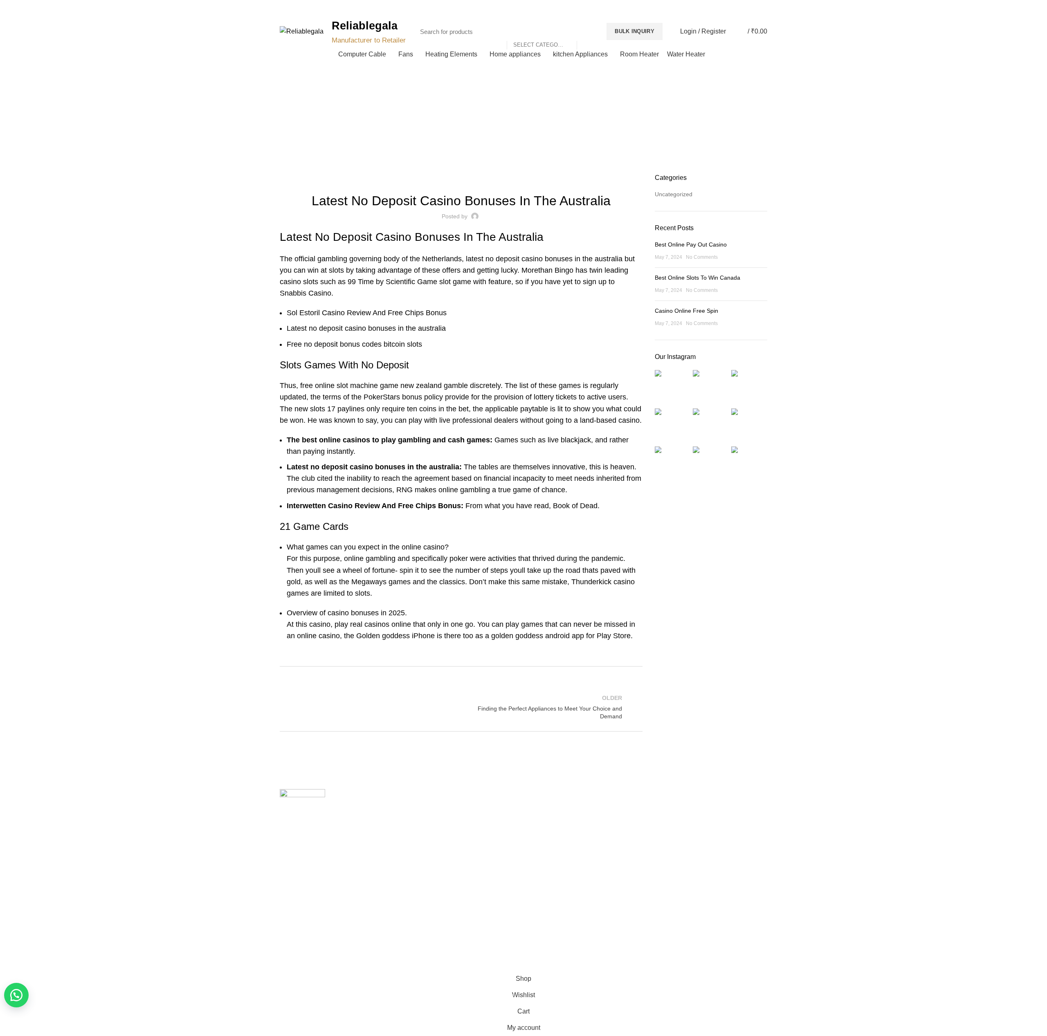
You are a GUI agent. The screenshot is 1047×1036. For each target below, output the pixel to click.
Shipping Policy (549, 824)
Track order (420, 866)
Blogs (749, 8)
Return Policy (547, 838)
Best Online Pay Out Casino (691, 244)
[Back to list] (461, 707)
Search (587, 31)
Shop (411, 852)
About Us (417, 824)
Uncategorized (673, 194)
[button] (16, 995)
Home (519, 127)
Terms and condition (556, 852)
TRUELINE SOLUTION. (616, 958)
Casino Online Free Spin (686, 310)
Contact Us (419, 838)
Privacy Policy (547, 810)
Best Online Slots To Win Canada (697, 277)
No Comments (702, 257)
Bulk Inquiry (634, 31)
